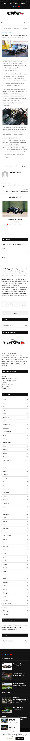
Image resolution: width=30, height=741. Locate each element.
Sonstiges (15, 593)
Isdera (15, 496)
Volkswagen (15, 611)
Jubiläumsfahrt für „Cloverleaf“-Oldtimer (19, 684)
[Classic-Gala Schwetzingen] (4, 721)
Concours (15, 457)
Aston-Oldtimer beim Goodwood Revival (19, 674)
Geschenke (15, 492)
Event (15, 467)
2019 (15, 399)
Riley (15, 578)
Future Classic (15, 489)
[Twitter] (13, 6)
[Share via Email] (24, 166)
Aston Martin (15, 424)
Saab (15, 585)
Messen (15, 532)
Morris (15, 539)
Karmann (15, 500)
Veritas (15, 607)
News (1, 2)
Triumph (15, 600)
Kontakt (11, 3)
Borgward (15, 449)
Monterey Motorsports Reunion (12, 727)
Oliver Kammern (10, 37)
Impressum (23, 3)
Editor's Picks (15, 460)
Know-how (19, 2)
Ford (15, 485)
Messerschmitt (15, 535)
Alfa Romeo (15, 417)
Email (3, 257)
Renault (15, 575)
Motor (15, 543)
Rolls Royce (15, 582)
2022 (15, 410)
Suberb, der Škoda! (18, 664)
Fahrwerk (15, 474)
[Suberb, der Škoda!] (7, 666)
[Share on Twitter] (20, 166)
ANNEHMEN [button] (19, 738)
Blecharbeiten (15, 442)
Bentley (15, 439)
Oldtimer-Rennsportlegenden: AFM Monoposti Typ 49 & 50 (20, 699)
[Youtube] (19, 6)
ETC (15, 464)
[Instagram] (16, 6)
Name (3, 248)
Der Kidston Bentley (15, 219)
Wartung (15, 614)
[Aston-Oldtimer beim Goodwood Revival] (7, 676)
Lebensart (25, 2)
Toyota (15, 596)
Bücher (15, 453)
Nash (15, 550)
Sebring (15, 589)
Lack (15, 507)
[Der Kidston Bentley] (15, 209)
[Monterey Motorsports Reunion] (4, 727)
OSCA (15, 560)
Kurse (5, 3)
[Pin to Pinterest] (22, 166)
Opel (15, 557)
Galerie (12, 2)
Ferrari (15, 478)
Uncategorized (15, 603)
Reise (15, 571)
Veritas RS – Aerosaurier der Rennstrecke (20, 718)
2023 (15, 414)
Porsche (15, 564)
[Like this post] (17, 166)
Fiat (15, 482)
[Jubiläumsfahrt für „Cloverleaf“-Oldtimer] (7, 686)
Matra (15, 525)
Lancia (15, 510)
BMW (15, 446)
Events (15, 471)
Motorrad (15, 546)
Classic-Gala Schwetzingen (12, 720)
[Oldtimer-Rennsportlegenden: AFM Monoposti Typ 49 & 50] (7, 700)
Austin (15, 435)
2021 (15, 406)
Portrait (7, 2)
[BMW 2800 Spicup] (7, 710)
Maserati (15, 521)
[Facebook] (10, 6)
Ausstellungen (15, 431)
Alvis (15, 421)
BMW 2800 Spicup (18, 707)
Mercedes (15, 528)
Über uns (16, 3)
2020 (15, 403)
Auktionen (17, 28)
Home (3, 28)
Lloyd (15, 517)
